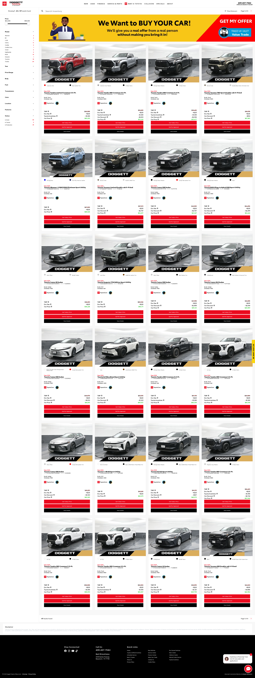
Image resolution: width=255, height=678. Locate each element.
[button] (91, 63)
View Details (67, 131)
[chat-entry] (248, 669)
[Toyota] (4, 4)
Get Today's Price (67, 122)
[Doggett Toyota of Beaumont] (16, 4)
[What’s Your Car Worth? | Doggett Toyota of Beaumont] (147, 28)
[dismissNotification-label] (251, 654)
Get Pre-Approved (67, 127)
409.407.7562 (244, 3)
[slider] (6, 23)
